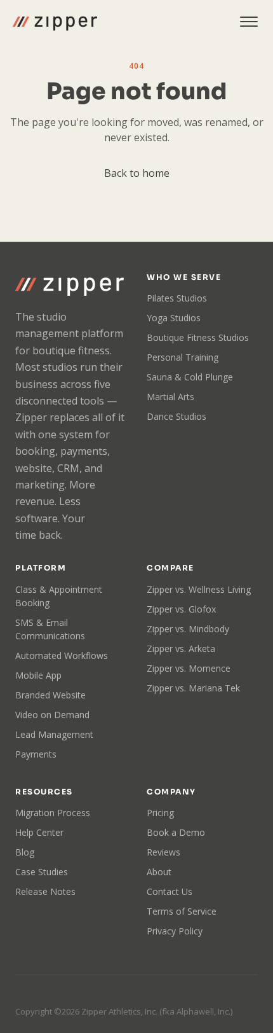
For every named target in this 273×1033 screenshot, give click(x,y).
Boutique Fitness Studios (198, 337)
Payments (36, 754)
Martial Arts (170, 397)
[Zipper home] (55, 22)
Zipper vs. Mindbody (188, 629)
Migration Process (52, 813)
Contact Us (169, 891)
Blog (24, 852)
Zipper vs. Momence (188, 668)
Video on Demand (52, 715)
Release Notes (45, 891)
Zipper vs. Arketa (181, 648)
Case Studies (41, 872)
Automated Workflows (61, 655)
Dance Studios (176, 416)
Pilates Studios (177, 298)
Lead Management (54, 734)
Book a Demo (176, 832)
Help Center (39, 832)
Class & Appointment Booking (58, 596)
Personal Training (182, 357)
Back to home (137, 173)
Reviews (163, 852)
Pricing (160, 813)
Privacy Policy (175, 931)
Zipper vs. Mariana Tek (193, 688)
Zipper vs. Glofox (181, 609)
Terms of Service (181, 911)
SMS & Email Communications (50, 629)
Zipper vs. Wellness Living (199, 589)
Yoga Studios (174, 318)
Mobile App (38, 675)
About (159, 872)
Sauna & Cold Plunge (190, 377)
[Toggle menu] (248, 21)
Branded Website (50, 695)
